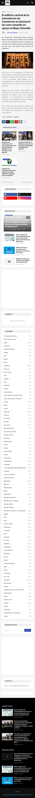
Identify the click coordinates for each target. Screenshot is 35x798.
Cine (17, 382)
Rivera (17, 557)
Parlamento (17, 527)
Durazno (17, 415)
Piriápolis (17, 537)
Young (17, 616)
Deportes (17, 412)
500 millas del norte (17, 339)
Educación (17, 425)
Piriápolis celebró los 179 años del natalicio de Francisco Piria (23, 260)
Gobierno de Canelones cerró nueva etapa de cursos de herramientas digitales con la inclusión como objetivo (9, 147)
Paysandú (17, 530)
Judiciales (17, 464)
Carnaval (17, 369)
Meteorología (17, 487)
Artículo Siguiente (26, 182)
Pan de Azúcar (17, 524)
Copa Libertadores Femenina (17, 398)
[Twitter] (8, 121)
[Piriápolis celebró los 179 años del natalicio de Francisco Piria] (9, 261)
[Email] (20, 121)
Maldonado (17, 481)
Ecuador (17, 421)
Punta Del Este (17, 550)
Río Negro (17, 553)
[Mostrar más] (25, 121)
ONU (17, 520)
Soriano (17, 586)
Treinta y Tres (17, 599)
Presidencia (17, 547)
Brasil (17, 362)
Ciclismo (17, 379)
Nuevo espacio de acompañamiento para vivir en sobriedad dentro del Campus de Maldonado (23, 238)
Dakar (17, 405)
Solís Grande (17, 583)
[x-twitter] (24, 194)
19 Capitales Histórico (17, 336)
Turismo (17, 603)
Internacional (17, 461)
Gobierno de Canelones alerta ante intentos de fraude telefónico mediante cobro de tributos (9, 172)
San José (17, 576)
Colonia (17, 388)
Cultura (17, 402)
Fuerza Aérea (17, 451)
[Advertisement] (17, 289)
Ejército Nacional (17, 428)
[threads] (10, 201)
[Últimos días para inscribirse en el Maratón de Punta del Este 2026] (9, 250)
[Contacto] (24, 201)
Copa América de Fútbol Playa (17, 395)
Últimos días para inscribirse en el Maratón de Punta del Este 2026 (22, 250)
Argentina (17, 346)
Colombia (17, 385)
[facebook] (10, 194)
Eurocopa (17, 438)
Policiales (17, 543)
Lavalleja (17, 471)
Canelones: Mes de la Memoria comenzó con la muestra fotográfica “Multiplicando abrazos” (25, 145)
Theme (29, 794)
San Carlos (17, 573)
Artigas (17, 352)
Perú (17, 533)
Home (17, 791)
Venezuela (17, 609)
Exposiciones (17, 441)
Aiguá (17, 342)
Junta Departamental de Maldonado (17, 468)
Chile (17, 375)
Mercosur (17, 484)
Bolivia (17, 359)
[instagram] (24, 198)
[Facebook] (4, 121)
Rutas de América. (17, 563)
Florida (17, 448)
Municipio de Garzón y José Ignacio (17, 510)
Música (17, 514)
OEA (17, 517)
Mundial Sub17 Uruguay (17, 501)
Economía (17, 418)
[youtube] (10, 198)
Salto (17, 566)
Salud (17, 570)
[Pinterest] (16, 121)
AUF (17, 355)
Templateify (13, 794)
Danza (17, 408)
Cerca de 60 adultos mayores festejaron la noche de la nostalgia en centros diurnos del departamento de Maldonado (23, 757)
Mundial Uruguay (17, 507)
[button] (2, 2)
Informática (17, 458)
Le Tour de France (17, 474)
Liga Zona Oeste (17, 477)
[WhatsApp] (12, 121)
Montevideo (17, 494)
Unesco (17, 606)
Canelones (10, 12)
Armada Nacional (17, 349)
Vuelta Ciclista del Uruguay (17, 613)
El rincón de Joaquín (17, 431)
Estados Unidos (17, 435)
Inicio (3, 12)
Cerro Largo (17, 372)
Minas (17, 491)
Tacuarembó (17, 593)
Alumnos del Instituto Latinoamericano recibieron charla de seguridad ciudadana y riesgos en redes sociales (23, 724)
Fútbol (17, 454)
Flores (17, 444)
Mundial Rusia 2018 (17, 497)
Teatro (17, 596)
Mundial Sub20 (17, 504)
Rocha (17, 560)
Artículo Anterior (8, 182)
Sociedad (16, 117)
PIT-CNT (17, 540)
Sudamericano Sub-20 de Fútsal (17, 589)
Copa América (17, 392)
